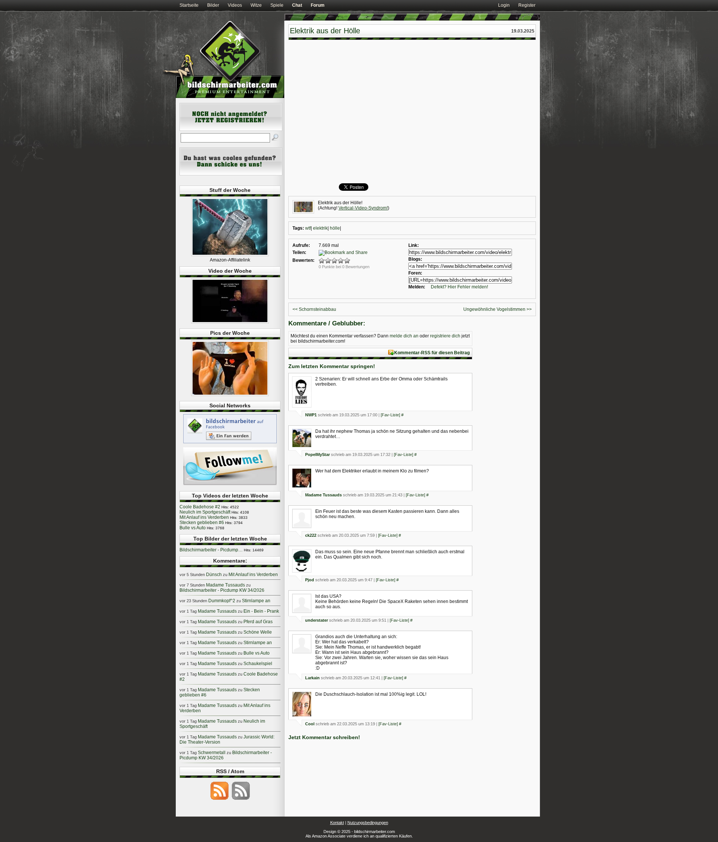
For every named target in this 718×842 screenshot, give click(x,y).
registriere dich (445, 336)
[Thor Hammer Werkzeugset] (230, 254)
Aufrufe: (301, 245)
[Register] (231, 129)
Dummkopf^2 (221, 600)
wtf (308, 228)
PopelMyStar (317, 454)
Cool (309, 724)
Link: (413, 245)
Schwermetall (211, 752)
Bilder (213, 5)
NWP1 (311, 415)
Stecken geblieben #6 (202, 522)
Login (504, 5)
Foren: (415, 273)
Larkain (312, 678)
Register (527, 5)
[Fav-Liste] (390, 415)
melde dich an (404, 336)
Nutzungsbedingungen (367, 822)
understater (316, 620)
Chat (297, 5)
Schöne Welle (257, 632)
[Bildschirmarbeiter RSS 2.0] (219, 799)
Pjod (309, 580)
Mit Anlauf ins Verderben (204, 517)
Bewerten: (303, 260)
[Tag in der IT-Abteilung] (230, 322)
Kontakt (337, 822)
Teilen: (299, 252)
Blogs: (415, 259)
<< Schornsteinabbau (314, 309)
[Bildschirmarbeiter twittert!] (230, 484)
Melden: (416, 287)
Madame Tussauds (323, 495)
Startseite (189, 5)
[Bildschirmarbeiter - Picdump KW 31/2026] (230, 394)
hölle (335, 228)
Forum (318, 5)
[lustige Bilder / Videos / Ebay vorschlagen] (231, 174)
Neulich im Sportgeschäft (205, 512)
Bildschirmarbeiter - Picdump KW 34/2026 (222, 590)
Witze (256, 5)
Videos (235, 5)
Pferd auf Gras (258, 621)
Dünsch (214, 574)
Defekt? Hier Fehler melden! (459, 287)
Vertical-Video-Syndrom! (363, 208)
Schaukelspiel (257, 663)
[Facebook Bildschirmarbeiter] (230, 443)
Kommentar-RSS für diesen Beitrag (432, 352)
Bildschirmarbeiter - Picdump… (211, 549)
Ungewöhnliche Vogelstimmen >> (497, 309)
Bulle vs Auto (193, 527)
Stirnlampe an (256, 600)
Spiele (276, 5)
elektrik (320, 228)
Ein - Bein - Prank (261, 611)
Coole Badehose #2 (200, 506)
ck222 (310, 535)
